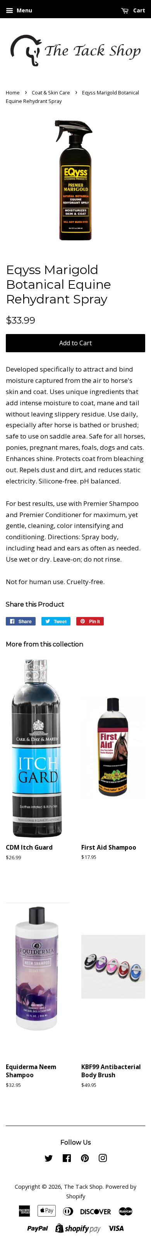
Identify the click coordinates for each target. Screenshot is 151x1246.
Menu (23, 10)
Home (13, 92)
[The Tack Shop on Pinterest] (85, 1159)
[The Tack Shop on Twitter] (49, 1159)
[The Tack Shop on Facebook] (66, 1159)
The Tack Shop (83, 1186)
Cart (138, 10)
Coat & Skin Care (51, 92)
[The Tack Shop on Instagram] (102, 1159)
